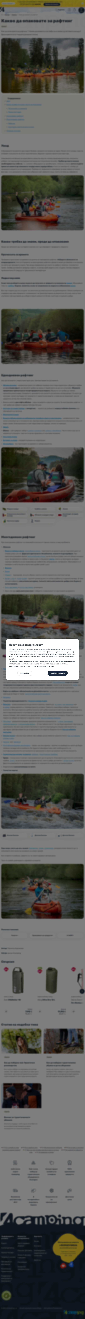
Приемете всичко (58, 673)
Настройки (24, 673)
